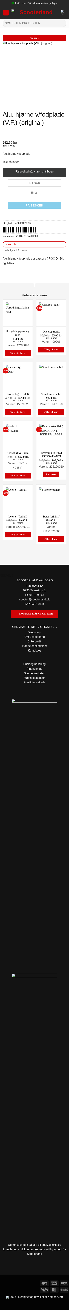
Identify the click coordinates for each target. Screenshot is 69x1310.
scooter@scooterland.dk (34, 599)
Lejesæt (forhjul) (17, 516)
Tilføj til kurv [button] (17, 353)
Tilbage (34, 38)
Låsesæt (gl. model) (18, 394)
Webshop (34, 632)
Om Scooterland (34, 636)
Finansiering (34, 668)
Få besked (34, 205)
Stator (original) (51, 516)
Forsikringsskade (34, 682)
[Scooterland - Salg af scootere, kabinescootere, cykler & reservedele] (35, 12)
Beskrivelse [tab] (11, 244)
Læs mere (51, 474)
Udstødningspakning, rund (18, 333)
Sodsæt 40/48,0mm (17, 452)
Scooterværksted (34, 673)
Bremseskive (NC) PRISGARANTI (51, 454)
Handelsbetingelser (34, 645)
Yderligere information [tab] (16, 250)
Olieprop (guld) (51, 331)
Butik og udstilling (34, 664)
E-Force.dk (34, 641)
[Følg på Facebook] (3, 1283)
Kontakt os (34, 650)
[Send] (62, 23)
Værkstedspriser (34, 677)
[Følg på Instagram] (10, 1283)
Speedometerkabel (51, 394)
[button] (6, 12)
